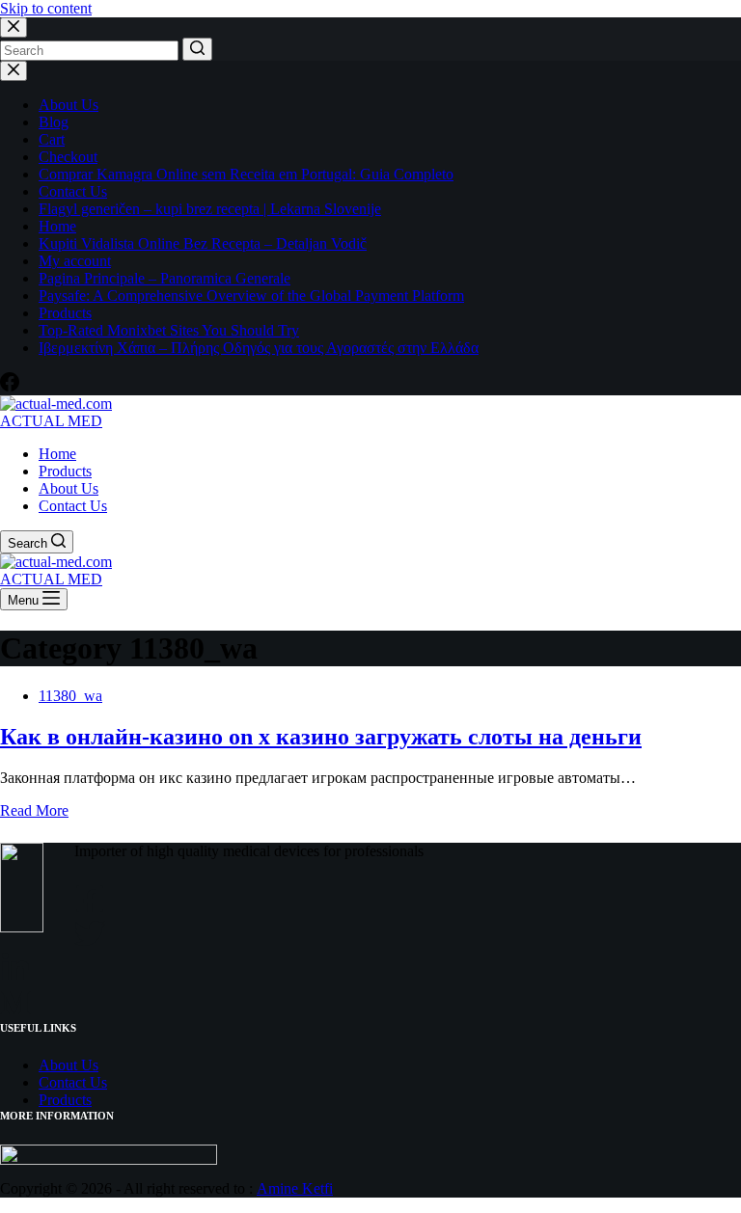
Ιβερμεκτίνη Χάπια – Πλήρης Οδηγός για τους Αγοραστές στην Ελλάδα (259, 347)
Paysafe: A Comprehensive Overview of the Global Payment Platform (251, 295)
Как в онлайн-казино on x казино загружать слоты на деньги (321, 736)
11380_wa (70, 695)
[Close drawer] (13, 71)
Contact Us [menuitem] (73, 506)
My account (75, 261)
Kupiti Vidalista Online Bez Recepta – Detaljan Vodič (203, 243)
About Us (68, 104)
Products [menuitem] (65, 471)
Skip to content (46, 8)
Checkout (68, 156)
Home (57, 226)
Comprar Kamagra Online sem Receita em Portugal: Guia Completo (246, 174)
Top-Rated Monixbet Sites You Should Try (169, 330)
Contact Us (73, 191)
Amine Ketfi (295, 1188)
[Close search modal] (13, 27)
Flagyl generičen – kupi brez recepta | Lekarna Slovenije (210, 209)
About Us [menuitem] (68, 488)
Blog (54, 122)
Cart (52, 139)
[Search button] (197, 49)
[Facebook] (9, 386)
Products (65, 313)
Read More (34, 810)
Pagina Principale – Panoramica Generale (164, 278)
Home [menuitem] (57, 453)
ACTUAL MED (51, 421)
